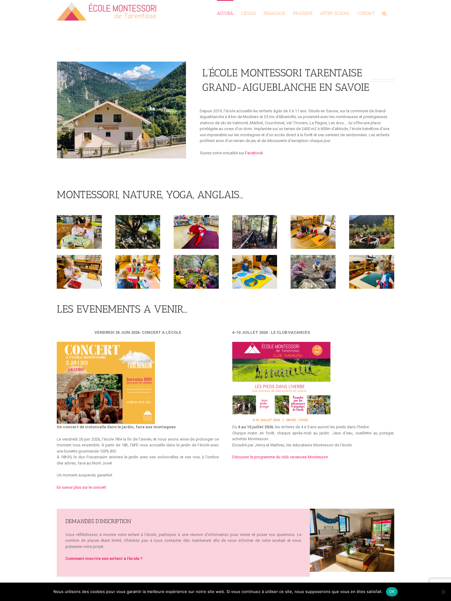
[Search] (384, 13)
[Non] (443, 592)
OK (392, 591)
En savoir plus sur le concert (82, 487)
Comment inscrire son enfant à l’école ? (103, 558)
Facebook (254, 153)
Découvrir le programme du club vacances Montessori (280, 457)
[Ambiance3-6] (352, 511)
